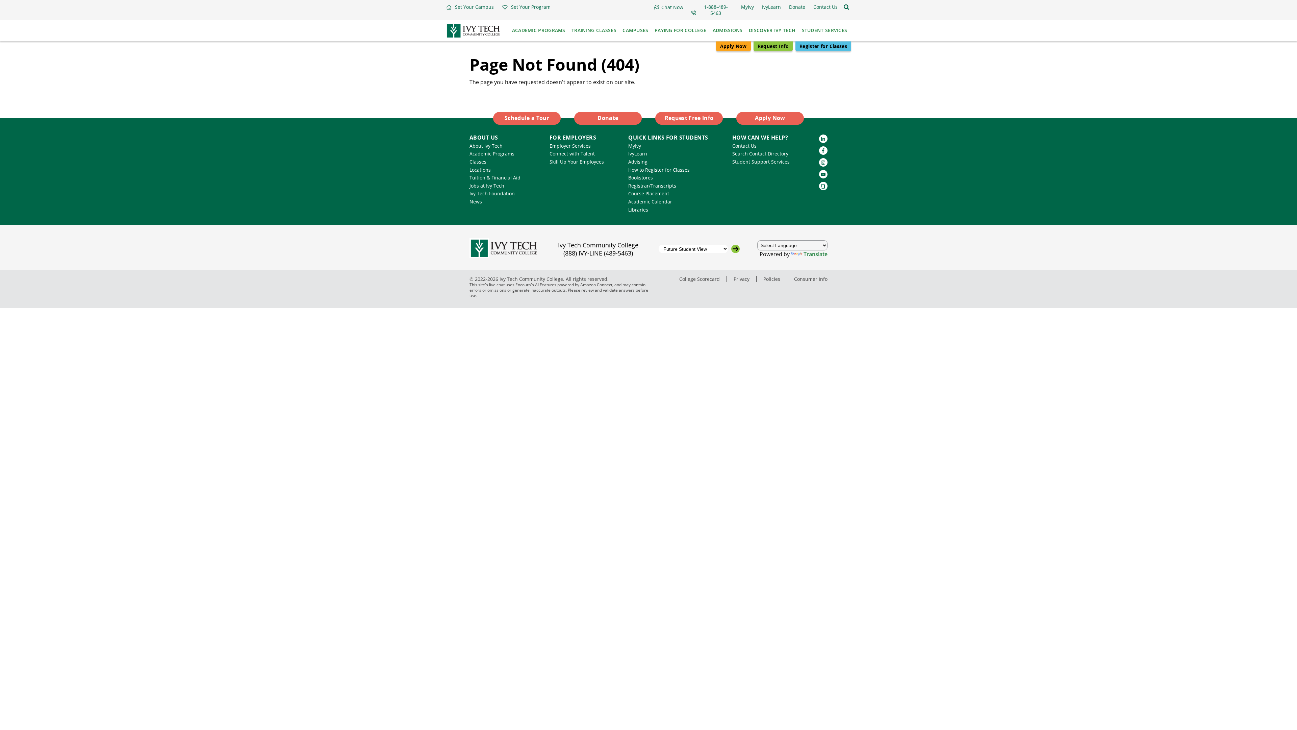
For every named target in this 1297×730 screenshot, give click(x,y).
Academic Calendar (650, 201)
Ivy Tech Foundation (492, 193)
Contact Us (744, 146)
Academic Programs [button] (538, 30)
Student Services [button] (824, 30)
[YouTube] (823, 174)
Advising (637, 162)
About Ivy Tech (486, 146)
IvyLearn (637, 153)
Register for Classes (823, 46)
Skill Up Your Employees (577, 162)
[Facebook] (823, 150)
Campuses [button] (635, 30)
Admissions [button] (728, 30)
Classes (477, 162)
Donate (607, 118)
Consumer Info (811, 279)
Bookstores (640, 177)
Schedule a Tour (527, 118)
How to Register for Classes (659, 170)
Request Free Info (689, 118)
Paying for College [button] (680, 30)
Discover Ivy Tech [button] (772, 30)
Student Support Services (761, 162)
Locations (480, 170)
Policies (771, 279)
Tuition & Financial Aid (494, 177)
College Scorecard (699, 279)
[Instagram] (823, 162)
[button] (470, 7)
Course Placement (648, 193)
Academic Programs (491, 153)
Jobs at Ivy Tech (486, 185)
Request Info (773, 46)
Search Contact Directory (760, 153)
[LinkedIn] (823, 139)
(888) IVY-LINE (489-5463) (598, 253)
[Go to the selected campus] (735, 249)
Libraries (638, 209)
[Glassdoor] (823, 186)
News (475, 201)
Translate (816, 254)
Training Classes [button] (593, 30)
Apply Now (733, 46)
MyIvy (634, 146)
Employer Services (570, 146)
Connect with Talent (572, 153)
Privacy (741, 279)
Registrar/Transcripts (652, 185)
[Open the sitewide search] (846, 7)
